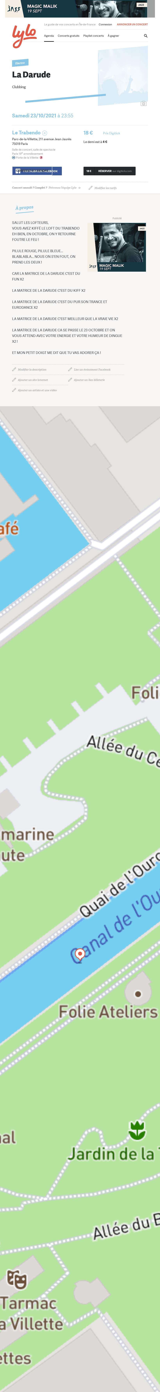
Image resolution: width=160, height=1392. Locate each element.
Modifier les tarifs (105, 188)
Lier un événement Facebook (92, 369)
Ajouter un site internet (33, 380)
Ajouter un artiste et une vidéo (37, 390)
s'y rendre (32, 171)
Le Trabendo (26, 132)
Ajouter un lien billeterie (89, 380)
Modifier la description (32, 369)
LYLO (24, 36)
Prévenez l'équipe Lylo (44, 188)
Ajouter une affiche (126, 104)
